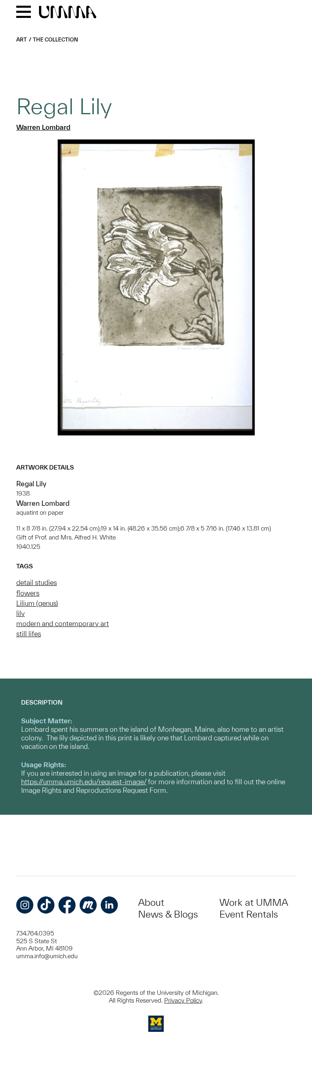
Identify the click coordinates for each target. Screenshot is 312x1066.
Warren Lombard (43, 127)
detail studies (36, 582)
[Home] (67, 13)
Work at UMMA (253, 902)
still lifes (28, 633)
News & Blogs (168, 914)
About (151, 902)
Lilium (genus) (37, 603)
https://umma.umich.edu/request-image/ (83, 781)
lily (20, 613)
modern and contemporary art (62, 623)
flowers (27, 593)
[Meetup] (88, 905)
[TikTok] (45, 905)
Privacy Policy (183, 1000)
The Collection (55, 40)
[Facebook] (67, 905)
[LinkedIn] (109, 905)
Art (21, 40)
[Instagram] (24, 905)
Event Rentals (248, 914)
